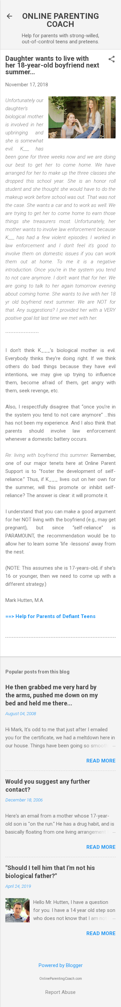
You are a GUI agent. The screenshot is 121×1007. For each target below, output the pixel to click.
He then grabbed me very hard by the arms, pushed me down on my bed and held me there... (51, 695)
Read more (101, 761)
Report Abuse (60, 992)
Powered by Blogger (61, 965)
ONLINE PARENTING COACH (60, 20)
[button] (112, 59)
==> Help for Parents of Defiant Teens (50, 616)
